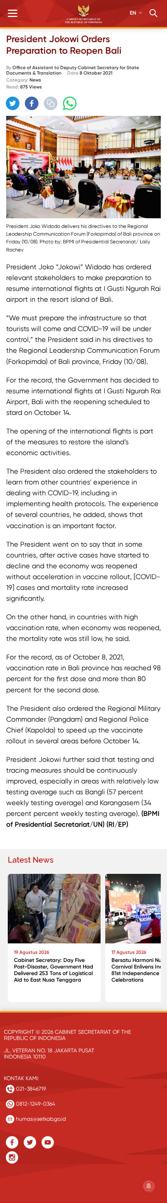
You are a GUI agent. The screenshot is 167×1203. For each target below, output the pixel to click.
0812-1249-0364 (34, 1104)
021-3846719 (30, 1089)
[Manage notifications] (149, 1186)
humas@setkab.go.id (40, 1119)
